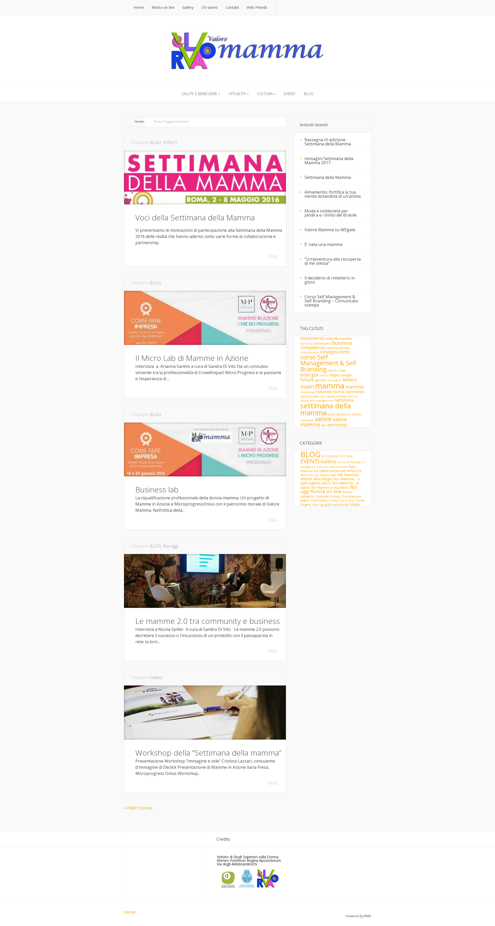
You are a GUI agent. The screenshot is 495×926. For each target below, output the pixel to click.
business (342, 343)
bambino (306, 343)
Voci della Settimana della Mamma (195, 217)
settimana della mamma (325, 409)
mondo (339, 391)
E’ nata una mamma (323, 244)
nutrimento (355, 391)
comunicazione (337, 347)
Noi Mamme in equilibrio (330, 487)
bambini (346, 338)
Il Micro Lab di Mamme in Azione (192, 358)
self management (322, 400)
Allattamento (312, 338)
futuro (307, 379)
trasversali (307, 420)
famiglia (346, 375)
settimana (344, 400)
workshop (337, 425)
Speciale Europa (328, 496)
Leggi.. (273, 256)
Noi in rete (328, 475)
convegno (329, 352)
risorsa (332, 396)
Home (139, 121)
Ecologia (340, 370)
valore (323, 419)
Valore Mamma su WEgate (330, 230)
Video (355, 504)
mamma (329, 386)
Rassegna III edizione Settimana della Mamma (327, 142)
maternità (323, 391)
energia (309, 374)
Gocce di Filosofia (349, 462)
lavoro (350, 379)
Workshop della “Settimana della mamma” (208, 752)
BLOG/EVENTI (330, 456)
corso (344, 352)
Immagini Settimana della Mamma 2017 (328, 161)
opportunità (309, 396)
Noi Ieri (314, 475)
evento (324, 375)
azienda (332, 338)
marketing (307, 392)
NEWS (304, 475)
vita (323, 425)
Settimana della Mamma (327, 177)
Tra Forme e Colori (325, 500)
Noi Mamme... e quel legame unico (330, 480)
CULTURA (346, 456)
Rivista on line (325, 491)
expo (334, 375)
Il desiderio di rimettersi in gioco (329, 280)
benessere (322, 343)
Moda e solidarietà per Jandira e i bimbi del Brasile (330, 213)
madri (307, 386)
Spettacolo (343, 414)
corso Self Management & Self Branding (328, 363)
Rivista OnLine (348, 396)
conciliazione (309, 352)
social (331, 414)
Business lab (156, 489)
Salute (304, 400)
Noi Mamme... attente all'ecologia (330, 476)
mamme (354, 387)
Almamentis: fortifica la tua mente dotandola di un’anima (332, 194)
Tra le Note (347, 500)
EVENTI (170, 142)
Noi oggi (170, 546)
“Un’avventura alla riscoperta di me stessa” (332, 261)
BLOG (155, 142)
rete (323, 396)
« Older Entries (138, 808)
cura (330, 370)
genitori (321, 380)
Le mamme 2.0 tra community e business (207, 621)
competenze (312, 347)
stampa (357, 414)
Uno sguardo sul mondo (330, 504)
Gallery (156, 677)
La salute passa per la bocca (337, 470)
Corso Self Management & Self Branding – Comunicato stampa (331, 301)
